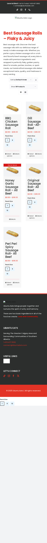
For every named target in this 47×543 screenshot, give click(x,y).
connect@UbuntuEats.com (15, 345)
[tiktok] (4, 376)
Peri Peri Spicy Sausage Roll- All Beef (11, 250)
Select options (9, 155)
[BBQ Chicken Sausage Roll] (12, 108)
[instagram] (9, 376)
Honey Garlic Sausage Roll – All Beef (11, 187)
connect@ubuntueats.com (24, 6)
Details (16, 154)
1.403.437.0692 (9, 342)
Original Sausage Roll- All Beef (34, 185)
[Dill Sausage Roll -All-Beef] (34, 108)
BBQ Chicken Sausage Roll (11, 123)
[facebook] (13, 376)
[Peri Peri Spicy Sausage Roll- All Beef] (12, 233)
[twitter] (18, 376)
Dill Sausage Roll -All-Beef (34, 123)
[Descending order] (36, 79)
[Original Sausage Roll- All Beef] (34, 170)
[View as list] (25, 92)
